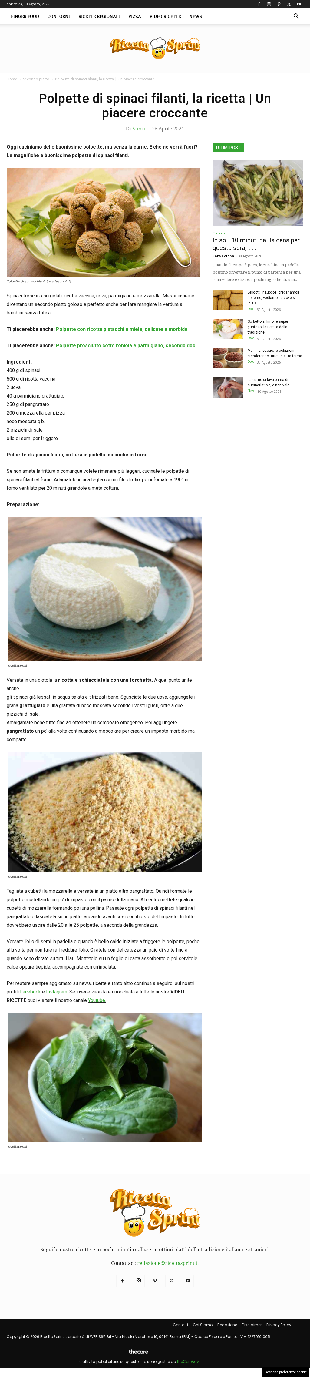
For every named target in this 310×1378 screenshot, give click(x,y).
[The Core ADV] (138, 1354)
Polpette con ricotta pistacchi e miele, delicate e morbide (122, 329)
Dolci (251, 308)
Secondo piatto (36, 79)
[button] (296, 16)
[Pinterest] (278, 4)
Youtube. (97, 1000)
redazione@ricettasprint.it (168, 1263)
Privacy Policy (278, 1324)
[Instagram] (268, 4)
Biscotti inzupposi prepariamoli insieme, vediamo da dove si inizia (273, 297)
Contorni (59, 16)
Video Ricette (165, 16)
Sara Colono (223, 256)
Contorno (219, 233)
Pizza (134, 16)
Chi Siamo (203, 1324)
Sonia (139, 128)
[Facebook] (258, 4)
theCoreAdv (188, 1361)
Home (12, 79)
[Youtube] (298, 4)
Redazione (227, 1324)
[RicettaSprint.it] (155, 48)
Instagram (56, 992)
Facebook (30, 992)
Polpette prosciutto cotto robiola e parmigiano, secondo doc (125, 345)
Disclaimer (252, 1324)
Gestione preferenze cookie (286, 1372)
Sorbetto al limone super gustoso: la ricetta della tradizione (268, 326)
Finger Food (25, 16)
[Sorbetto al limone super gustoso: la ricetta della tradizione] (228, 329)
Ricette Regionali (99, 16)
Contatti (180, 1324)
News (195, 16)
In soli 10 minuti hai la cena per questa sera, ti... (256, 244)
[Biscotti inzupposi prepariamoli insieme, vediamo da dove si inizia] (228, 300)
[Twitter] (288, 4)
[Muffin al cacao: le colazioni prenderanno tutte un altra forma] (228, 358)
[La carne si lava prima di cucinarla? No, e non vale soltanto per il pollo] (228, 387)
